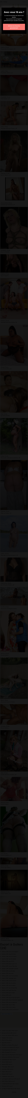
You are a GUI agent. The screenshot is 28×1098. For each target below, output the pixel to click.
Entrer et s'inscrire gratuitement (14, 27)
